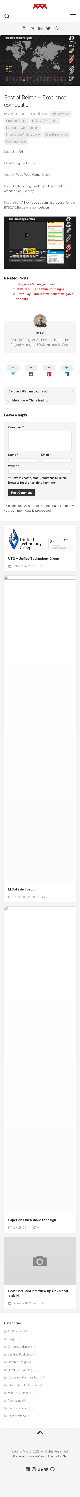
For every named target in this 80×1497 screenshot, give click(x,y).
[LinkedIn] (23, 28)
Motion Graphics (19, 1392)
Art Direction (61, 114)
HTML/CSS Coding (45, 121)
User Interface (16, 141)
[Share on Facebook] (31, 370)
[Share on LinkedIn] (67, 370)
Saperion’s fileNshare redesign (32, 1220)
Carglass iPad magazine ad (36, 284)
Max (44, 114)
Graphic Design (16, 121)
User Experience (56, 134)
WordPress (38, 1456)
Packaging (15, 1400)
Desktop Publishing (20, 1354)
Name (13, 454)
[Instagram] (32, 28)
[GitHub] (56, 28)
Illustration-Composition (22, 128)
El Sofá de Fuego (21, 889)
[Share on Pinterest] (49, 370)
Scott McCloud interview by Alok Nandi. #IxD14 (38, 1293)
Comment (16, 427)
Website (13, 466)
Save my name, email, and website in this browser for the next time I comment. (37, 480)
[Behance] (40, 28)
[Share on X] (13, 370)
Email (46, 454)
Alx (64, 1456)
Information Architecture (23, 134)
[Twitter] (48, 28)
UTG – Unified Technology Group (33, 559)
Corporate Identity (19, 1346)
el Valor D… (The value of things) (40, 289)
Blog (11, 1339)
